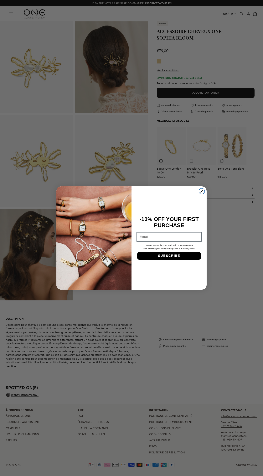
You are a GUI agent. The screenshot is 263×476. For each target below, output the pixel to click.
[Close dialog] (202, 191)
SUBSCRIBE (169, 255)
